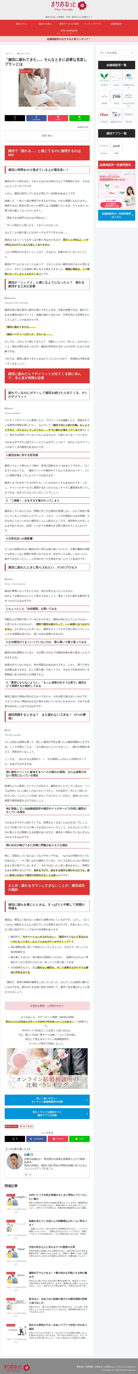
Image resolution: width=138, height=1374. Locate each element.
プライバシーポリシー (126, 1366)
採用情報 (89, 1366)
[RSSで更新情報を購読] (30, 1174)
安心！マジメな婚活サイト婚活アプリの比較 (47, 1114)
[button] (132, 52)
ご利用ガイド (109, 1366)
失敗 (24, 1126)
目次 (44, 135)
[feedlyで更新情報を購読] (26, 1174)
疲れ (31, 1126)
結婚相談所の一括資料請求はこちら (116, 215)
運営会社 (80, 1366)
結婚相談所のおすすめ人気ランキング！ (69, 39)
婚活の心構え (12, 1126)
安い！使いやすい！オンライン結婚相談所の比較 (47, 1100)
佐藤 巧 (28, 1154)
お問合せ (98, 1366)
